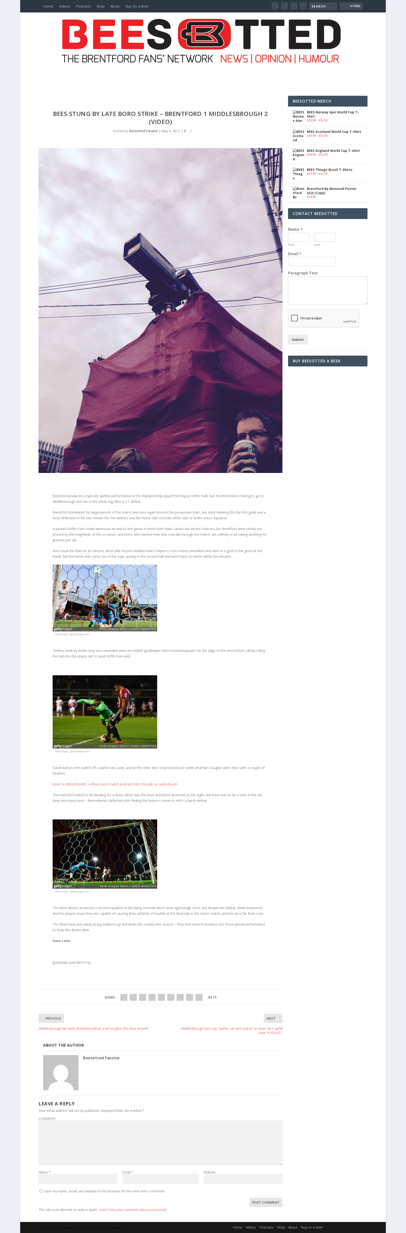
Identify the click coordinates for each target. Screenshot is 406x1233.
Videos (64, 6)
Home (48, 6)
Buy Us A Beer (137, 6)
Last (317, 245)
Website (209, 1172)
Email (127, 1172)
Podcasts (83, 6)
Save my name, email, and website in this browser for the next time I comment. (104, 1191)
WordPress (114, 1227)
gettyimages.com (80, 634)
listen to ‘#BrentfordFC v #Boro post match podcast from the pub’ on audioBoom (115, 784)
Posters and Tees (203, 72)
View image (61, 634)
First (291, 245)
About (115, 6)
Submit (298, 339)
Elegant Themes (73, 1227)
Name (45, 1172)
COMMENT (47, 1118)
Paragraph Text (303, 273)
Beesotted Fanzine (143, 131)
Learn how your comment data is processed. (133, 1209)
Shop (101, 6)
